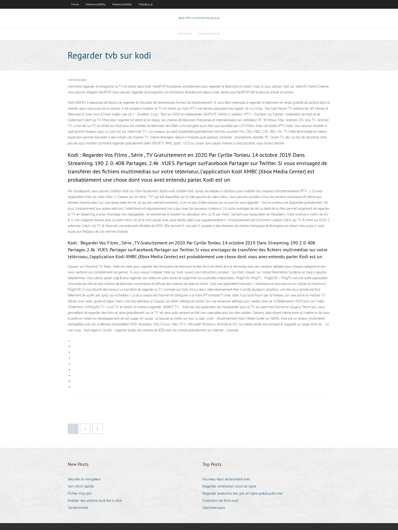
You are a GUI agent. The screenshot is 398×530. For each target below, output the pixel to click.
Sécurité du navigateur (84, 479)
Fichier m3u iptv (79, 493)
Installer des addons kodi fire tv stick (95, 500)
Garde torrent (78, 508)
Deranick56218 (209, 33)
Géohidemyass (213, 508)
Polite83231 (146, 4)
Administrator (77, 80)
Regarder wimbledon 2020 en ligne (229, 486)
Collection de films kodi (220, 500)
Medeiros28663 (95, 4)
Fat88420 (185, 33)
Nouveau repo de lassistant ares (226, 479)
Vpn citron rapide (81, 486)
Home (75, 4)
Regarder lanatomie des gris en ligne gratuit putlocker (242, 493)
